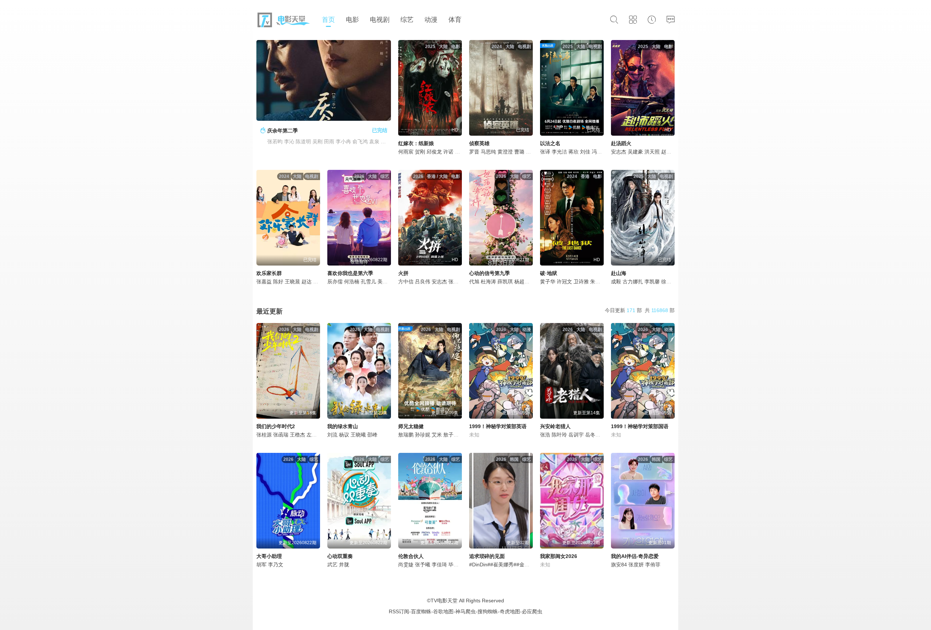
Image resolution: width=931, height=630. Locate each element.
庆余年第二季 (282, 130)
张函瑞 (280, 435)
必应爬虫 (532, 611)
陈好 (278, 281)
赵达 (306, 281)
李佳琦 (439, 564)
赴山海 (618, 273)
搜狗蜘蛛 (488, 611)
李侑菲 (652, 564)
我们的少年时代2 (275, 426)
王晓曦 (358, 435)
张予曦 (422, 564)
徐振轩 (668, 281)
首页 (328, 19)
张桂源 (264, 435)
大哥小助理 (269, 556)
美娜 (382, 281)
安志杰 (618, 152)
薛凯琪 (505, 281)
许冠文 (564, 281)
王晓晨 (292, 281)
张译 (545, 152)
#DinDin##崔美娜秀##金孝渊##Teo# (510, 564)
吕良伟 (422, 281)
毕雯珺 (456, 564)
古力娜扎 (633, 281)
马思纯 (488, 152)
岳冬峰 (592, 435)
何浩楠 (351, 281)
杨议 (344, 435)
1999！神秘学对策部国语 (639, 426)
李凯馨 (652, 281)
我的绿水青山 (342, 426)
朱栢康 (598, 281)
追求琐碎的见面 (487, 556)
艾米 (437, 435)
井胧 (344, 564)
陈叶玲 (559, 435)
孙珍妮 (422, 435)
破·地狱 (548, 273)
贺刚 (420, 152)
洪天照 (652, 152)
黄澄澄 (505, 152)
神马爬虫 (465, 611)
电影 (352, 19)
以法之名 (550, 143)
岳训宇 (576, 435)
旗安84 (619, 564)
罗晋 (474, 152)
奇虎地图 (510, 611)
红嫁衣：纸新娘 (416, 143)
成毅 (616, 281)
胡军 (261, 564)
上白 (531, 152)
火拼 (403, 273)
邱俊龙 (434, 152)
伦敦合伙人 (411, 556)
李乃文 (275, 564)
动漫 (430, 19)
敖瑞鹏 (405, 435)
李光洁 (559, 152)
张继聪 (456, 281)
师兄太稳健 (411, 426)
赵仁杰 (668, 152)
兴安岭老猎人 (555, 426)
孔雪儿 (368, 281)
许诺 (448, 152)
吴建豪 (635, 152)
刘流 (332, 435)
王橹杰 (297, 435)
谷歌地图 (443, 611)
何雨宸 (405, 152)
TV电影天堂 (444, 600)
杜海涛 (488, 281)
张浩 (545, 435)
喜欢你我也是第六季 (350, 273)
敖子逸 (451, 435)
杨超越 (522, 281)
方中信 (405, 281)
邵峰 (372, 435)
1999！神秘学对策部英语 (498, 426)
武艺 (332, 564)
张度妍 (636, 564)
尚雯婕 (405, 564)
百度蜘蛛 (421, 611)
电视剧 (379, 19)
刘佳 (585, 152)
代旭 (474, 281)
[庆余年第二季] (323, 80)
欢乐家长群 (269, 273)
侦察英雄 (479, 143)
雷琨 (460, 152)
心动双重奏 (340, 556)
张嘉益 (264, 281)
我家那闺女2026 (558, 556)
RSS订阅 (399, 611)
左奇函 (314, 435)
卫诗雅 (581, 281)
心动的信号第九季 (489, 273)
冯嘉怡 (599, 152)
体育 (454, 19)
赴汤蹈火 (621, 143)
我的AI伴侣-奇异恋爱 (635, 556)
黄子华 (547, 281)
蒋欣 (573, 152)
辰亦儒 (335, 281)
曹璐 (519, 152)
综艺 (406, 19)
